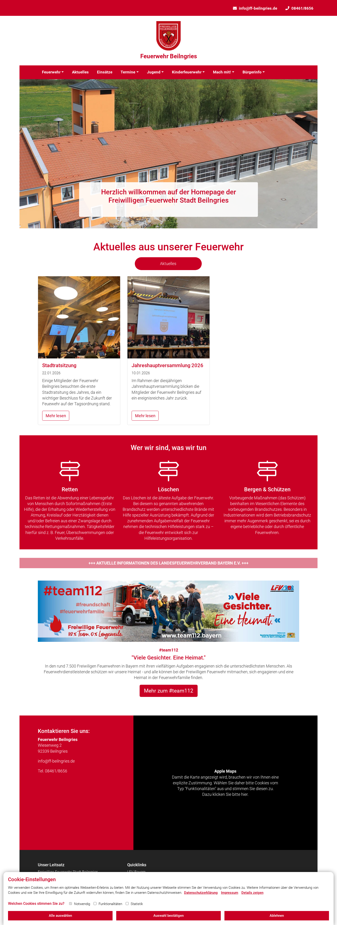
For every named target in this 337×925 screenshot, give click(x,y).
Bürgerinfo (252, 72)
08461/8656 (302, 8)
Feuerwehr (51, 72)
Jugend (153, 72)
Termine (128, 72)
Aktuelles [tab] (168, 263)
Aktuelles (80, 72)
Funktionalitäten (110, 904)
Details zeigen (252, 893)
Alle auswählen (60, 916)
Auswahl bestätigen (168, 916)
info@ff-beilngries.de (258, 8)
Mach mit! (222, 72)
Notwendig (82, 904)
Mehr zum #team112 (168, 691)
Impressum (229, 893)
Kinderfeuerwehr (187, 72)
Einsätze (104, 72)
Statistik (137, 904)
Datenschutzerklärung (201, 893)
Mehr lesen (56, 415)
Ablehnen (277, 916)
